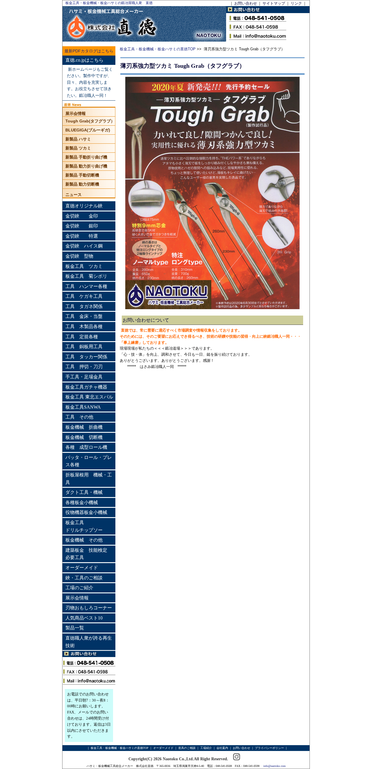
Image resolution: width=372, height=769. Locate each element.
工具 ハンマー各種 (86, 286)
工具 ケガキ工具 (84, 296)
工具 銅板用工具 (84, 346)
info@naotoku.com (274, 766)
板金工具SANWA (83, 407)
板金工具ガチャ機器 (86, 386)
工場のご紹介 (79, 587)
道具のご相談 (187, 748)
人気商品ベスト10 (84, 617)
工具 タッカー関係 (86, 356)
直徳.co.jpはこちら (84, 60)
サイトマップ (273, 3)
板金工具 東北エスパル (89, 396)
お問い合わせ (245, 3)
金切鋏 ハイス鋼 (84, 245)
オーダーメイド (81, 567)
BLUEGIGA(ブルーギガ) (87, 130)
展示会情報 (75, 113)
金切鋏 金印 (81, 215)
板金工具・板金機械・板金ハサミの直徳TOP (158, 49)
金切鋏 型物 (79, 256)
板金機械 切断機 (84, 437)
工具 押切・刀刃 (84, 366)
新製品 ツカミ (78, 148)
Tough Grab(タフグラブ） (90, 121)
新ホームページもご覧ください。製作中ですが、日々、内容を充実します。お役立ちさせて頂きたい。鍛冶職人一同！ (90, 82)
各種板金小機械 (81, 502)
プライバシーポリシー (269, 748)
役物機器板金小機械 (86, 512)
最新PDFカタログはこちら (89, 51)
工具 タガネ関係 (84, 306)
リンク (296, 3)
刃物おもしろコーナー (88, 607)
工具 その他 (79, 416)
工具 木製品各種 (84, 326)
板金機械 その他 (84, 539)
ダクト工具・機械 (84, 492)
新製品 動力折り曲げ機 (86, 166)
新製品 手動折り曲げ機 (86, 157)
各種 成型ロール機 (86, 447)
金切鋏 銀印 (81, 225)
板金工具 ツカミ (84, 266)
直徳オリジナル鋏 (84, 205)
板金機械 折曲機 (84, 427)
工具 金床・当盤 (84, 316)
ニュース (73, 194)
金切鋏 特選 (81, 236)
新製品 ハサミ (78, 139)
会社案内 (222, 748)
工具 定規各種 (81, 336)
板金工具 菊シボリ (86, 276)
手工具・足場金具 (84, 376)
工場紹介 (206, 748)
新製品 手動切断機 (82, 175)
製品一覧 (74, 627)
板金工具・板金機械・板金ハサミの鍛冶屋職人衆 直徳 (109, 3)
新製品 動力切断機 (82, 184)
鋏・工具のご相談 (84, 577)
